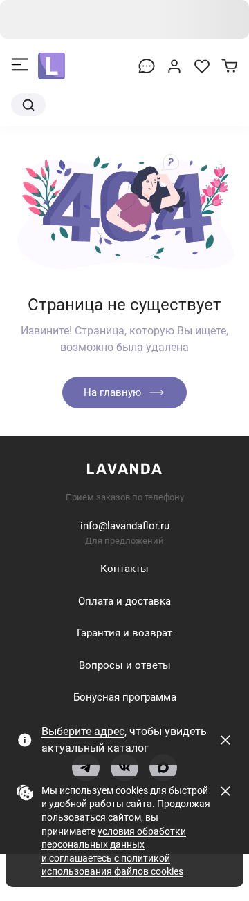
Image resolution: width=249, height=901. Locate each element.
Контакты (124, 568)
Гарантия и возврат (124, 633)
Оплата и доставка (124, 601)
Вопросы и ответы (125, 665)
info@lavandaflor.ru (124, 526)
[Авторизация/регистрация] (174, 66)
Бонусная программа (124, 697)
